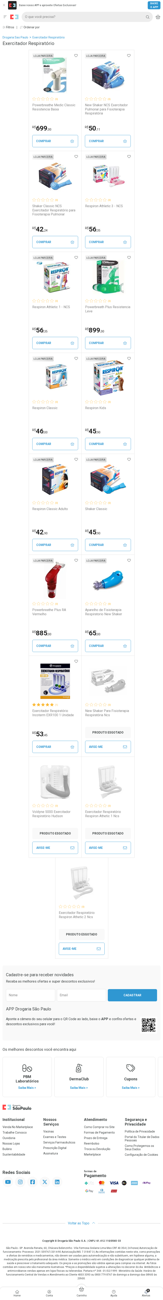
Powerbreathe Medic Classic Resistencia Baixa (53, 107)
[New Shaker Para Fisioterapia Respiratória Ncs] (108, 681)
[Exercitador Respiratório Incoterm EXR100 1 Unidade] (55, 681)
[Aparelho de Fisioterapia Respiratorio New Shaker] (108, 580)
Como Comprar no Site (99, 1127)
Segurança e (136, 1121)
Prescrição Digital (54, 1148)
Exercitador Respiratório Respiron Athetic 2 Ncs (77, 915)
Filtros (10, 27)
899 (94, 330)
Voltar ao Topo (79, 1223)
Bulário (7, 1149)
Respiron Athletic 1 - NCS (51, 307)
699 (41, 128)
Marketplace (92, 1154)
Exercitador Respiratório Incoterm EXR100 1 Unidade (53, 713)
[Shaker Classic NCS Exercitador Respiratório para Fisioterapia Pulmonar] (55, 176)
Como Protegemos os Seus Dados (139, 1147)
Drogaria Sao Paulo (15, 37)
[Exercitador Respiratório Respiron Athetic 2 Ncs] (81, 883)
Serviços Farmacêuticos (59, 1142)
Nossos (51, 1121)
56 (92, 229)
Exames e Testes (54, 1137)
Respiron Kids (95, 408)
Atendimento (95, 1119)
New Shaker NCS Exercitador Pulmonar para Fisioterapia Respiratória (106, 109)
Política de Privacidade (140, 1131)
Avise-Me (96, 747)
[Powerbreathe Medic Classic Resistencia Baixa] (55, 75)
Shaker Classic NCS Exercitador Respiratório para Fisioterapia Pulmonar (53, 210)
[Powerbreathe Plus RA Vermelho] (55, 580)
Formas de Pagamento (99, 1132)
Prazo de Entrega (95, 1138)
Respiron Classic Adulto (50, 509)
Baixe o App (154, 5)
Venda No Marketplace (18, 1127)
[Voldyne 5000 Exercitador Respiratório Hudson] (55, 782)
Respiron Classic (45, 408)
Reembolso (91, 1143)
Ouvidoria (9, 1138)
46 (40, 431)
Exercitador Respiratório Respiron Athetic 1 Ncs (103, 814)
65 (92, 633)
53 (40, 734)
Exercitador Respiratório (48, 37)
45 (92, 431)
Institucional (14, 1119)
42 (40, 229)
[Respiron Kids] (108, 378)
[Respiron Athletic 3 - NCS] (108, 176)
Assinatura (50, 1153)
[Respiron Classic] (55, 378)
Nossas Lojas (11, 1143)
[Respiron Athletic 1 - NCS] (55, 277)
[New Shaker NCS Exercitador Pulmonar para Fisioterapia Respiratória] (107, 75)
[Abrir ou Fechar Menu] (5, 17)
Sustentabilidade (14, 1154)
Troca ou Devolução (97, 1149)
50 (92, 128)
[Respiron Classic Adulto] (55, 479)
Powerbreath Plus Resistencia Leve (107, 309)
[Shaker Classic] (108, 479)
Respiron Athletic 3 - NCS (104, 206)
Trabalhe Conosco (15, 1132)
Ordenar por (31, 27)
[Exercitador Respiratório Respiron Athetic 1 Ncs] (108, 782)
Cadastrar (132, 995)
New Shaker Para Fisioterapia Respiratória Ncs (107, 713)
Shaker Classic (96, 509)
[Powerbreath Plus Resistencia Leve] (108, 277)
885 (41, 633)
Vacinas (48, 1131)
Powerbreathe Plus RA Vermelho (49, 612)
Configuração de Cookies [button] (141, 1154)
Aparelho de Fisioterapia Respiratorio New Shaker (103, 612)
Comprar (43, 141)
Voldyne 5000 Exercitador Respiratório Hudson (51, 814)
